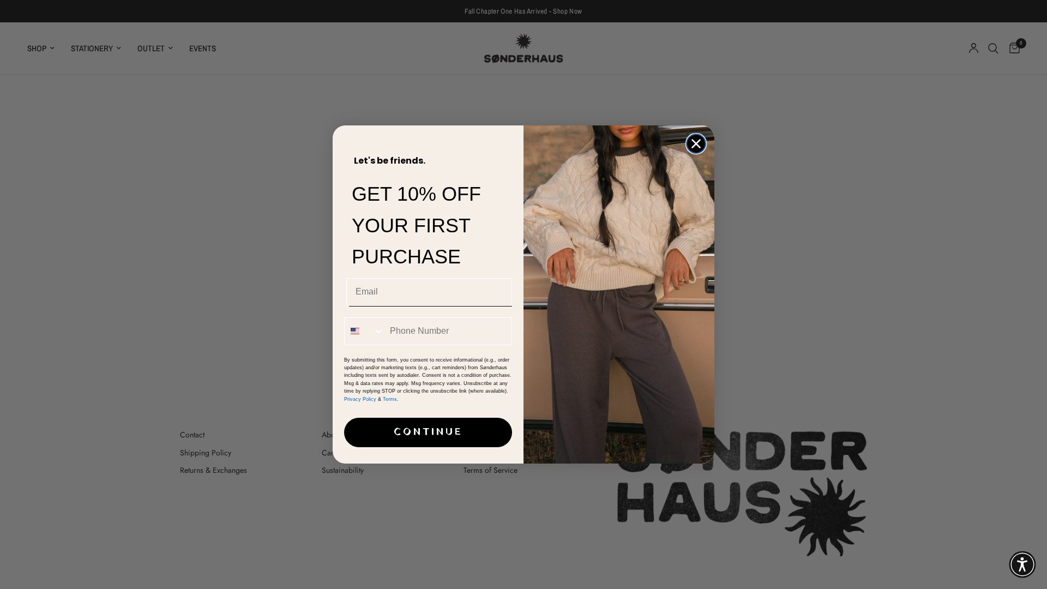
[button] (1022, 564)
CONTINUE (428, 432)
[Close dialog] (696, 143)
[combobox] (364, 331)
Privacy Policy (360, 399)
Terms (390, 399)
